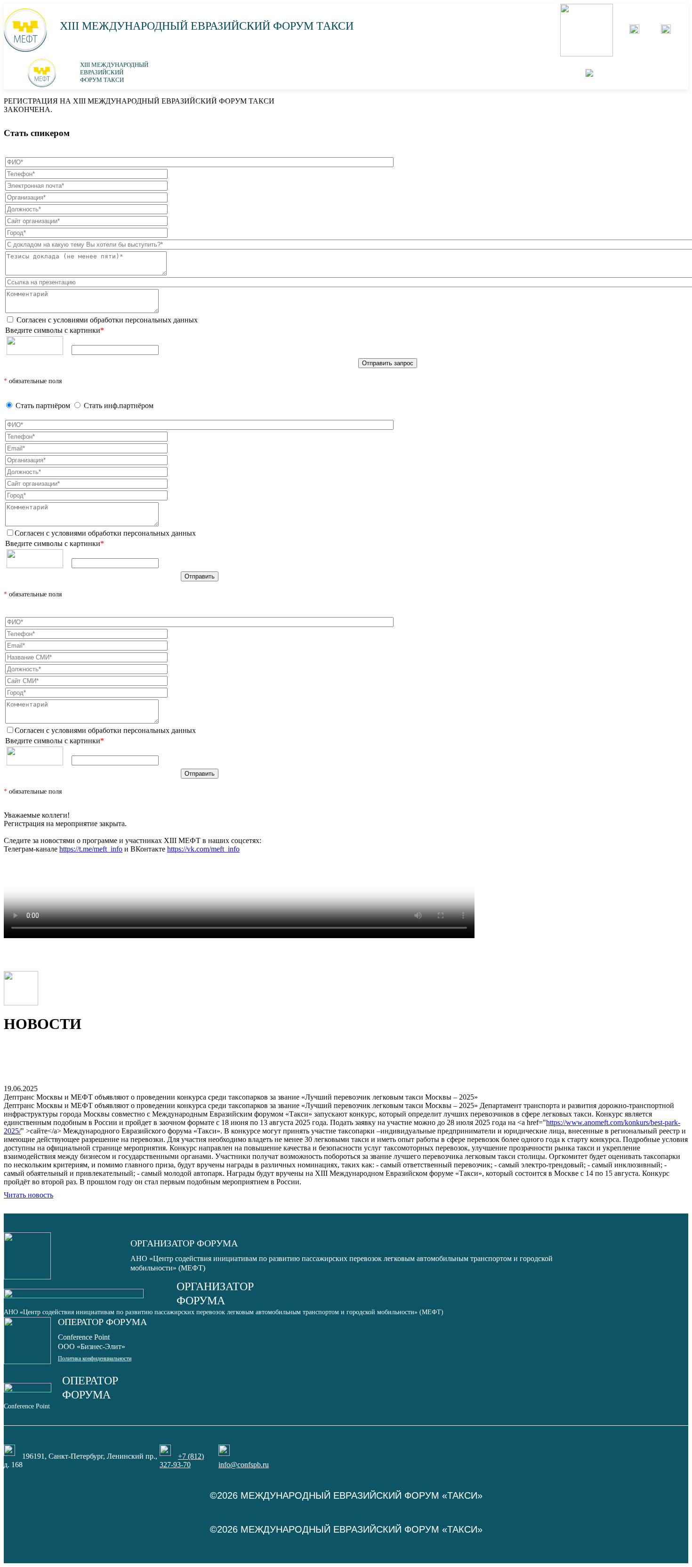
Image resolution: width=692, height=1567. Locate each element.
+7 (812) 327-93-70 (182, 1460)
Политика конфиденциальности (94, 1358)
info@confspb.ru (243, 1465)
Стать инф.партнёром (118, 406)
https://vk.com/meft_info (203, 849)
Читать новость (28, 1195)
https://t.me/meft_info (90, 849)
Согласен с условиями (106, 320)
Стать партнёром (43, 406)
